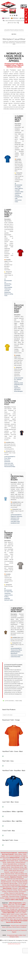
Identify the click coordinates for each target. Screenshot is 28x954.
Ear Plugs (22, 857)
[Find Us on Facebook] (14, 15)
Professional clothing (12, 891)
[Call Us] (12, 15)
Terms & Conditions (21, 927)
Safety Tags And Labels (16, 919)
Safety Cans (11, 904)
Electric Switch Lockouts (13, 914)
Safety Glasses (18, 854)
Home (12, 925)
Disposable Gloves (12, 864)
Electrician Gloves (9, 873)
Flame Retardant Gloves (17, 867)
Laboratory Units (22, 909)
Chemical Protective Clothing (13, 894)
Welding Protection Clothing (12, 898)
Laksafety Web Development (14, 943)
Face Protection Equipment (13, 856)
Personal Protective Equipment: (9, 852)
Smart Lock (18, 912)
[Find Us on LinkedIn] (16, 15)
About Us (4, 927)
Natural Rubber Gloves (12, 860)
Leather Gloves (11, 862)
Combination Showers (14, 906)
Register (14, 932)
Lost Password (22, 930)
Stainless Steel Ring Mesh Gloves (14, 865)
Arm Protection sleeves (11, 875)
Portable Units (13, 909)
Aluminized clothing (14, 896)
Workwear (15, 888)
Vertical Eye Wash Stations (13, 907)
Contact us (18, 925)
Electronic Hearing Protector (13, 859)
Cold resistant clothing (11, 890)
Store (8, 930)
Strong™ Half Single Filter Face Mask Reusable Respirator (14, 878)
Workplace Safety (14, 937)
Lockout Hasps (13, 915)
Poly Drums (18, 904)
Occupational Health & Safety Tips (16, 935)
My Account (14, 930)
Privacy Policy (11, 927)
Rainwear (20, 890)
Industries (23, 925)
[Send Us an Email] (10, 15)
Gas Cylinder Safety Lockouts (13, 917)
